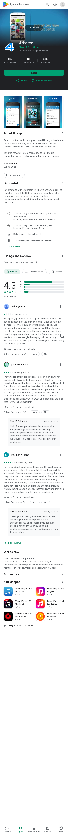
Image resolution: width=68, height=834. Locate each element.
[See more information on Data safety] (62, 183)
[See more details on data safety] (14, 246)
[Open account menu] (62, 4)
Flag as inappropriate (18, 625)
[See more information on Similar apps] (62, 582)
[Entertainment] (14, 175)
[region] (34, 60)
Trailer (33, 28)
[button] (33, 62)
